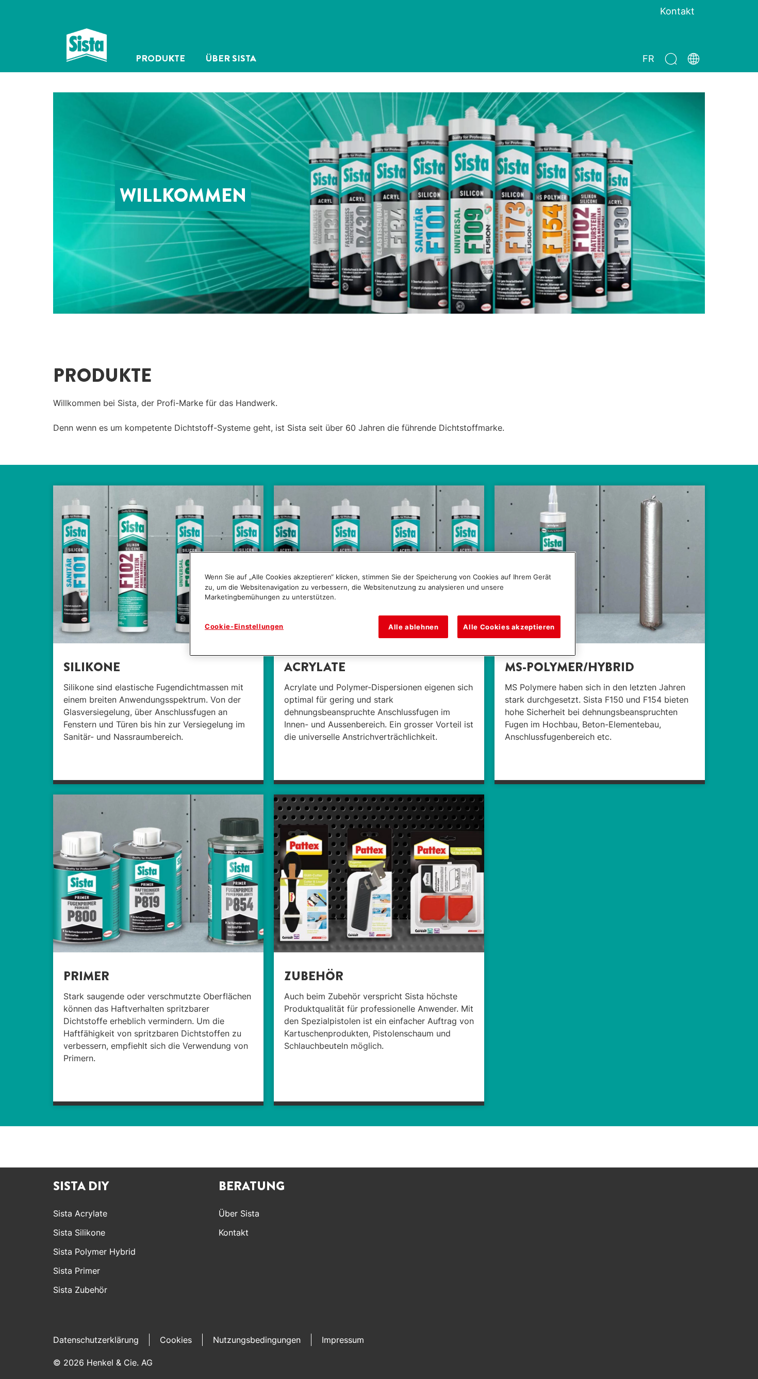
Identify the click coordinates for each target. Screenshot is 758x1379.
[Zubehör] (379, 950)
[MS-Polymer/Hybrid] (600, 634)
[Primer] (158, 950)
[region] (382, 603)
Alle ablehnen (413, 627)
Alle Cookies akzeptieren (509, 627)
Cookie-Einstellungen (244, 626)
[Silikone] (158, 634)
